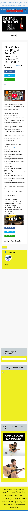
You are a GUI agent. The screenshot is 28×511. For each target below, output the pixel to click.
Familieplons (7, 3)
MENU (14, 35)
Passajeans (16, 3)
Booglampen (8, 0)
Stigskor (23, 5)
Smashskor (2, 6)
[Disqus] (14, 288)
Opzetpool (2, 3)
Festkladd (7, 5)
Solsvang (11, 5)
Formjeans (21, 3)
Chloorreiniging (3, 2)
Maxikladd (15, 5)
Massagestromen (18, 2)
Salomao (17, 65)
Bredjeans (2, 5)
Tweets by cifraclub (9, 148)
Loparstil (19, 5)
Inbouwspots (21, 0)
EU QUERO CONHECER (14, 11)
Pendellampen (15, 0)
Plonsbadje (25, 2)
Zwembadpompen (11, 2)
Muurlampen (3, 0)
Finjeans (12, 3)
